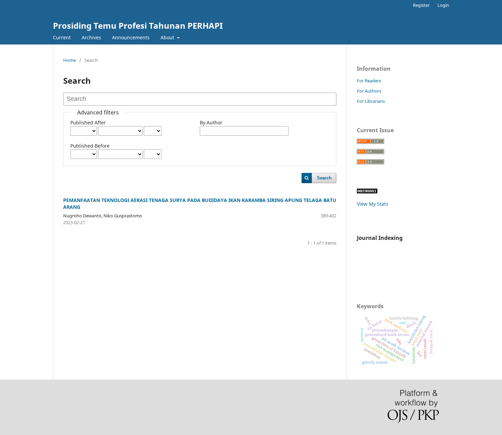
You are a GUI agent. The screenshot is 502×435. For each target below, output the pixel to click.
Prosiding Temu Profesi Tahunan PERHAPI (138, 25)
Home (69, 60)
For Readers (369, 81)
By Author (211, 122)
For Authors (369, 91)
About (168, 37)
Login (443, 5)
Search (324, 177)
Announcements (131, 37)
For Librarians (371, 101)
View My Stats (372, 204)
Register (421, 5)
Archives (91, 37)
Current (62, 37)
